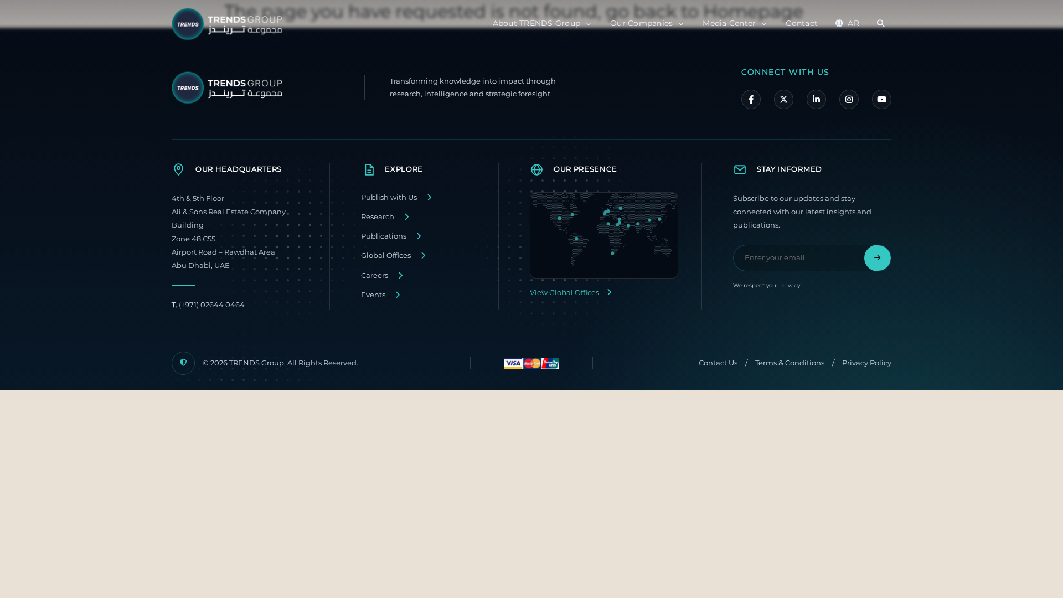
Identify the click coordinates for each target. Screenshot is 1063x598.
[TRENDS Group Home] (230, 24)
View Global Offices (564, 292)
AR (853, 23)
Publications (383, 236)
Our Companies (641, 23)
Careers (374, 275)
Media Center (729, 23)
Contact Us (718, 363)
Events (373, 295)
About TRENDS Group (537, 23)
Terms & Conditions (789, 363)
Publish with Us (389, 197)
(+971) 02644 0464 (208, 305)
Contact (802, 23)
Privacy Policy (866, 363)
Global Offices (386, 255)
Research (377, 217)
